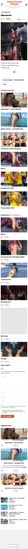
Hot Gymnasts (6, 166)
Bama (3, 168)
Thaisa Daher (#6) (7, 208)
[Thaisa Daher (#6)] (14, 198)
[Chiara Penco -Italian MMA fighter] (4, 500)
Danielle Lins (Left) (7, 188)
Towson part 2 (6, 279)
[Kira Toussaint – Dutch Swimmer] (4, 507)
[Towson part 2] (14, 270)
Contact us (16, 547)
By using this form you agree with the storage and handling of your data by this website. (14, 411)
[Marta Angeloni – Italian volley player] (4, 521)
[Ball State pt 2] (14, 292)
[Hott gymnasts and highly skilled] (14, 247)
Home (10, 547)
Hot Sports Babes (7, 106)
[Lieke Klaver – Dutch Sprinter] (14, 100)
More (24, 467)
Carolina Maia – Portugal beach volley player (16, 513)
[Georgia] (14, 349)
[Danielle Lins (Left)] (14, 179)
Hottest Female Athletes (14, 3)
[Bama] (14, 159)
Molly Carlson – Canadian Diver (12, 129)
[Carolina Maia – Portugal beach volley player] (4, 514)
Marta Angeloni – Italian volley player (18, 520)
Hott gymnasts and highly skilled (12, 257)
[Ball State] (14, 321)
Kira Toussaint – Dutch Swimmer (15, 505)
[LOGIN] (26, 4)
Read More (12, 501)
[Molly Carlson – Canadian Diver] (14, 119)
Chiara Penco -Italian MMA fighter (16, 498)
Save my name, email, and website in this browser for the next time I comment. (13, 407)
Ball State (4, 336)
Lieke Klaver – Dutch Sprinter (11, 109)
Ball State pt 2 (6, 302)
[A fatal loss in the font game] (14, 139)
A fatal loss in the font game (11, 149)
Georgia (4, 359)
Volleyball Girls (6, 146)
